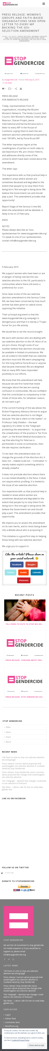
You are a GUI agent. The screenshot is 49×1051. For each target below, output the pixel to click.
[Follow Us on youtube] (13, 959)
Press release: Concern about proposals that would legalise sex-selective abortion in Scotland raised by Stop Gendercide (25, 660)
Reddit (23, 572)
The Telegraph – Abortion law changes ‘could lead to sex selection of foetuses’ (24, 782)
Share (8, 737)
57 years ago (9, 873)
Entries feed (10, 1018)
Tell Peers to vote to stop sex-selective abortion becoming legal (25, 624)
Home (4, 36)
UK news (12, 36)
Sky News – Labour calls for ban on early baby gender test (22, 788)
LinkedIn (37, 572)
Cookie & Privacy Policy (20, 1040)
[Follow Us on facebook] (5, 959)
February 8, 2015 (32, 79)
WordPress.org (11, 1026)
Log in (8, 1015)
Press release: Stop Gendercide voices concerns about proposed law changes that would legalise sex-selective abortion (25, 697)
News (8, 732)
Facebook (17, 564)
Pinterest (23, 580)
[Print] (22, 88)
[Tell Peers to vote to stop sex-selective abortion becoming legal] (24, 610)
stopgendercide (10, 79)
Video (8, 727)
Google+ (31, 564)
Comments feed (12, 1022)
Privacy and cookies (24, 1049)
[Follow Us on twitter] (9, 959)
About (8, 742)
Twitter (10, 572)
